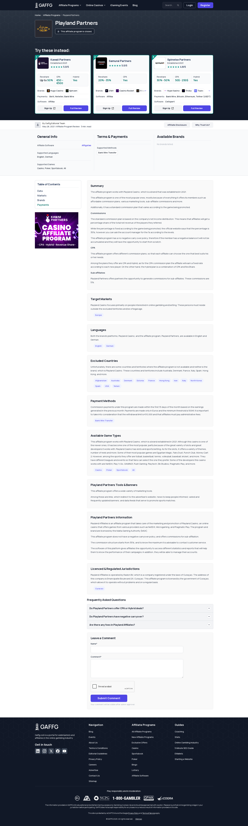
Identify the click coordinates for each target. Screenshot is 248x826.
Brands (41, 200)
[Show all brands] (142, 91)
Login (189, 5)
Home (38, 15)
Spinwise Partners (179, 59)
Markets (41, 195)
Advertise (93, 770)
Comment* (96, 656)
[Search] (178, 5)
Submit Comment (109, 698)
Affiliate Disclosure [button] (177, 125)
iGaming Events (119, 5)
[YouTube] (64, 751)
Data (40, 190)
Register (205, 5)
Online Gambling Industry (187, 742)
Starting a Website (184, 759)
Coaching (179, 731)
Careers (93, 764)
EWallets (179, 753)
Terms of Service (148, 813)
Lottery (135, 770)
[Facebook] (58, 751)
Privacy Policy (95, 759)
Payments (43, 204)
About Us (93, 742)
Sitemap (93, 781)
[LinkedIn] (38, 751)
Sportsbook (122, 470)
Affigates (86, 145)
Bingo (134, 764)
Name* (94, 643)
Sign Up (48, 108)
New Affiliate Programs (143, 737)
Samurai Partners (120, 60)
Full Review (76, 108)
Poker (109, 470)
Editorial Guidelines (98, 753)
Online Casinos (94, 5)
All (133, 470)
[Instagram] (44, 751)
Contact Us (94, 775)
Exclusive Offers (139, 742)
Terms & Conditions (98, 748)
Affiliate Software (140, 775)
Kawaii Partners (61, 59)
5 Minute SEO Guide (184, 748)
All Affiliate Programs (142, 731)
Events (92, 737)
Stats (177, 737)
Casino (98, 470)
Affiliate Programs (69, 5)
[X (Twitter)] (51, 751)
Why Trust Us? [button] (202, 125)
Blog (135, 5)
